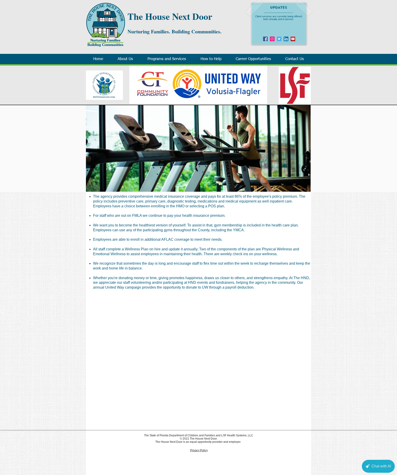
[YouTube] (293, 39)
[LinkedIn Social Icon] (286, 39)
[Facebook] (265, 39)
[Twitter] (279, 39)
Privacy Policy (199, 450)
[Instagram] (272, 39)
